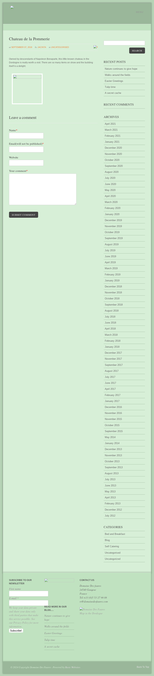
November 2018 (113, 292)
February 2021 (112, 135)
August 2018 (112, 310)
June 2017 (110, 383)
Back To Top (143, 667)
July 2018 (110, 316)
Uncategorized (112, 558)
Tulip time (110, 87)
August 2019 (112, 244)
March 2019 (111, 268)
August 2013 (112, 473)
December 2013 (113, 449)
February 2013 (112, 503)
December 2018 (113, 286)
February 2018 (112, 340)
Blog (107, 540)
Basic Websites (72, 667)
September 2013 (114, 467)
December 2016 (113, 407)
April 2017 (110, 389)
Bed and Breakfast (115, 534)
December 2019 (113, 220)
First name (15, 589)
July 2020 (110, 178)
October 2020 (112, 160)
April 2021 (110, 123)
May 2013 (110, 491)
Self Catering (112, 546)
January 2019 (112, 280)
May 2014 (110, 437)
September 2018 (114, 304)
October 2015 (112, 425)
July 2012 (110, 515)
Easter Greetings (114, 81)
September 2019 (114, 238)
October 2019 (112, 232)
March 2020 (111, 202)
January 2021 (112, 141)
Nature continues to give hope (121, 68)
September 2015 (114, 431)
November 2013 (113, 455)
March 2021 (111, 129)
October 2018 (112, 298)
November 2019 (113, 226)
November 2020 (113, 154)
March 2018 (111, 334)
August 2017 (112, 371)
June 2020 (110, 184)
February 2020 (112, 208)
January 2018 (112, 346)
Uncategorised (60, 47)
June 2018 (110, 322)
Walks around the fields (117, 75)
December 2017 (113, 352)
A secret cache (113, 93)
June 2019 (110, 256)
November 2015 (113, 419)
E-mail (14, 598)
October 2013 (112, 461)
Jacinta (42, 47)
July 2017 (110, 377)
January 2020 (112, 214)
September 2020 (114, 166)
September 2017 (114, 365)
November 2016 (113, 413)
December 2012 (113, 509)
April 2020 (110, 196)
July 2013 (110, 479)
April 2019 (110, 262)
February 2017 (112, 395)
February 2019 (112, 274)
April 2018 (110, 328)
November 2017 (113, 358)
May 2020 (110, 190)
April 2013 (110, 497)
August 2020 (112, 172)
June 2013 (110, 485)
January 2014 (112, 443)
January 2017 (112, 401)
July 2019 (110, 250)
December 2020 (113, 147)
